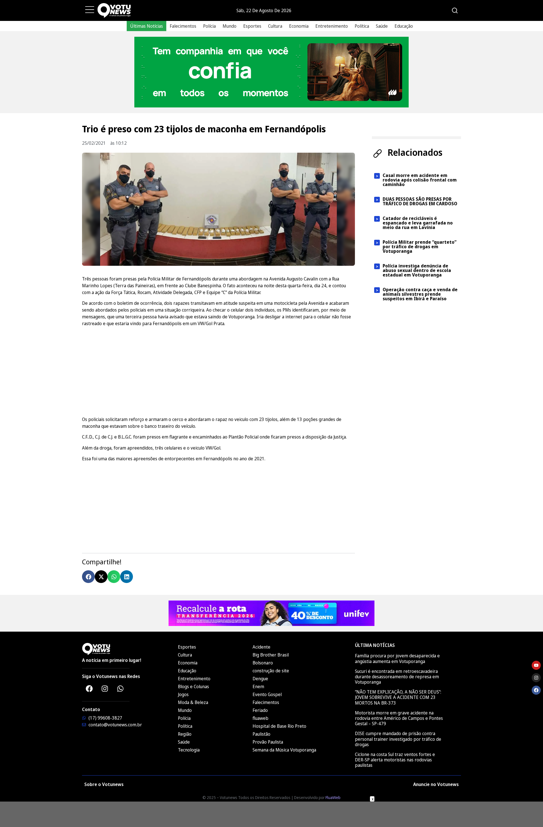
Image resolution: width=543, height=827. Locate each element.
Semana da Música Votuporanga (284, 750)
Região (184, 734)
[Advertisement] (218, 370)
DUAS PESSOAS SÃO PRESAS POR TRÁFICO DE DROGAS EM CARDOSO (420, 201)
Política (362, 26)
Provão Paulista (268, 742)
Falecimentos (183, 26)
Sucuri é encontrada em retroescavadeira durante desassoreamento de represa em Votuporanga (397, 676)
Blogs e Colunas (193, 686)
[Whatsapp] (120, 688)
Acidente (261, 647)
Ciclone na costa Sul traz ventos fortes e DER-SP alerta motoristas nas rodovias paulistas (395, 759)
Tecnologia (189, 750)
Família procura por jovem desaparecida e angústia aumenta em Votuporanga (397, 658)
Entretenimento (331, 26)
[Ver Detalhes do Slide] (271, 72)
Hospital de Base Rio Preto (279, 726)
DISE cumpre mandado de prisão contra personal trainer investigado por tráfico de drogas (398, 738)
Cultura (275, 26)
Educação (404, 26)
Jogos (183, 694)
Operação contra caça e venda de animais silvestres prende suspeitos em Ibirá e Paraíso (420, 294)
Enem (258, 686)
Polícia (209, 26)
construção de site (271, 671)
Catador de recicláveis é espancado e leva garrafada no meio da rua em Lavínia (418, 222)
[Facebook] (89, 688)
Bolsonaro (263, 663)
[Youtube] (536, 665)
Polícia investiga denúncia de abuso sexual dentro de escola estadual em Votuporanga (417, 270)
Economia (299, 26)
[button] (88, 576)
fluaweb (260, 718)
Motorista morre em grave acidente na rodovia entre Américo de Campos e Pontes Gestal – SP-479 (399, 718)
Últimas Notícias (146, 26)
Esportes (252, 26)
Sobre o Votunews (104, 784)
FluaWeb (333, 797)
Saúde (382, 26)
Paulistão (261, 734)
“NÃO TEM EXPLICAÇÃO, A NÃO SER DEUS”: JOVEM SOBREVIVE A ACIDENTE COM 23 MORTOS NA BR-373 (398, 697)
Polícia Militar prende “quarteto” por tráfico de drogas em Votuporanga (419, 246)
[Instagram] (105, 688)
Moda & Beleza (193, 702)
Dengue (260, 678)
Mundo (229, 26)
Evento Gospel (267, 694)
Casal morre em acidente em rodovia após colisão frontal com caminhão (420, 179)
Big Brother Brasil (271, 655)
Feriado (260, 710)
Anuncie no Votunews (436, 784)
